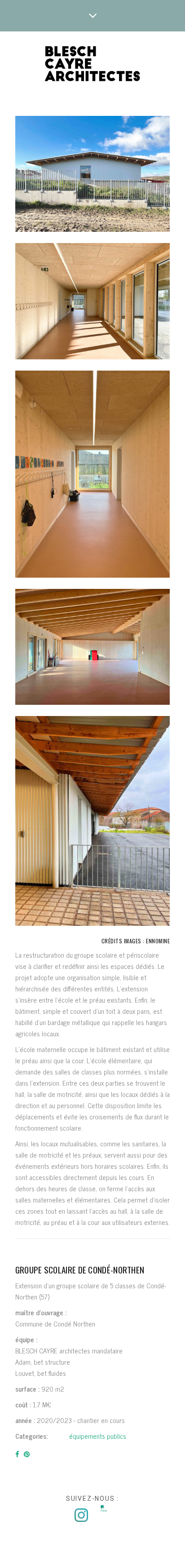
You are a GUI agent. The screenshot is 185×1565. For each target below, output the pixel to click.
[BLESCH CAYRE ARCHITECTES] (92, 64)
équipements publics (97, 1435)
